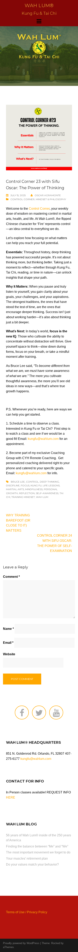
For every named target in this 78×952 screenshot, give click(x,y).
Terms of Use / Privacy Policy (26, 912)
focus (25, 485)
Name (8, 628)
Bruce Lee (18, 481)
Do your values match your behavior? (32, 864)
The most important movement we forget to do (38, 852)
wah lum (42, 496)
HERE (10, 797)
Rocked (55, 943)
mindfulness (34, 489)
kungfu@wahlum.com (43, 438)
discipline (13, 485)
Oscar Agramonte (48, 195)
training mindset (23, 496)
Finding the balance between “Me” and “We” (37, 846)
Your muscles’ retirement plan (27, 858)
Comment (11, 576)
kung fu (36, 485)
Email (8, 642)
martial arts (15, 489)
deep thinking (49, 481)
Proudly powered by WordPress (21, 943)
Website (9, 654)
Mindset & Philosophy (51, 199)
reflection (27, 493)
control (32, 481)
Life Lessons (51, 485)
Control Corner (22, 199)
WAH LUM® (39, 5)
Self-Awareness (47, 493)
